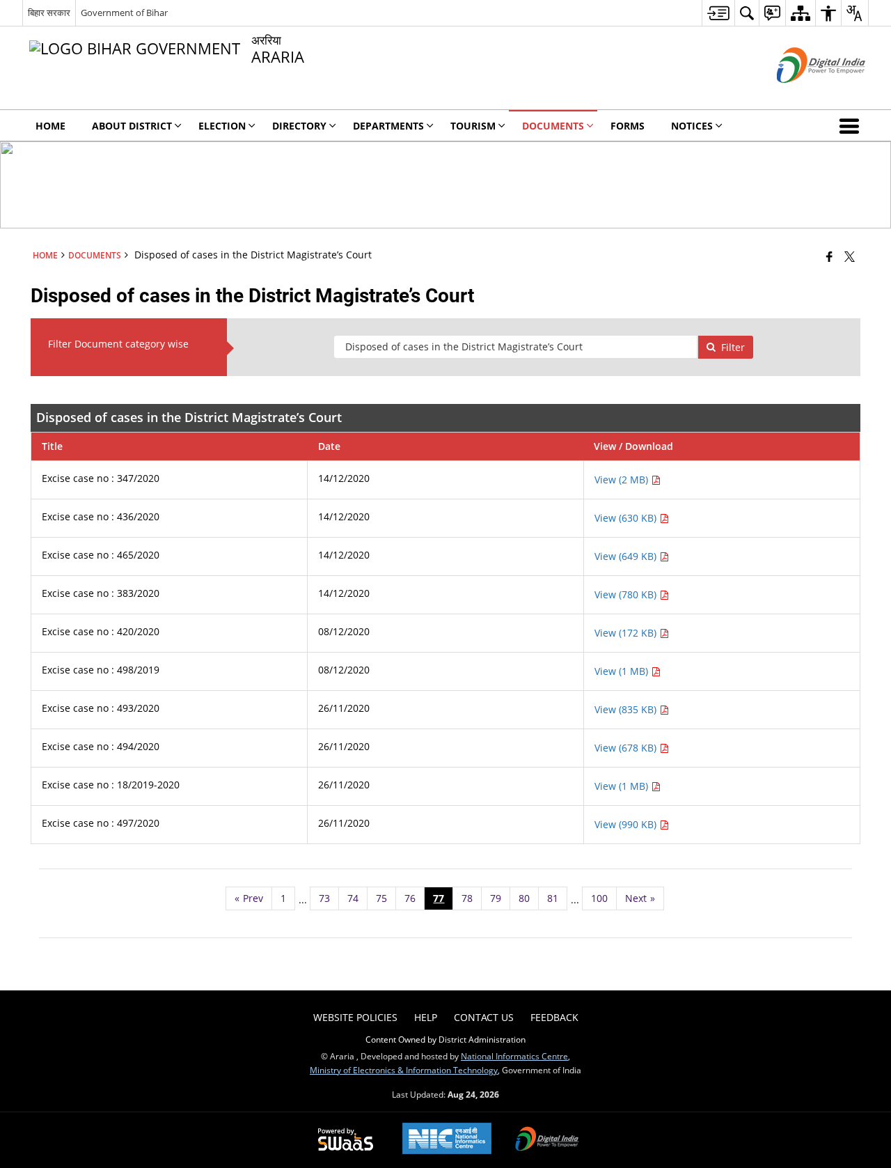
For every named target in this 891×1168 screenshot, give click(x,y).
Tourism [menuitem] (473, 125)
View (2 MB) (622, 479)
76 (410, 898)
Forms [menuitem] (627, 125)
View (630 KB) (626, 517)
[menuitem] (718, 13)
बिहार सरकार (49, 12)
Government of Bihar (124, 12)
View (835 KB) (626, 709)
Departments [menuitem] (388, 125)
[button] (852, 125)
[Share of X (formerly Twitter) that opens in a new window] (849, 256)
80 (524, 898)
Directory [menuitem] (299, 125)
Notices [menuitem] (692, 125)
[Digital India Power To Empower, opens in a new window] (547, 1140)
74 (352, 898)
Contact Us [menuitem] (484, 1017)
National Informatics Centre (514, 1055)
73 (324, 898)
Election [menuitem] (222, 125)
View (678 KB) (626, 747)
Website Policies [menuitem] (355, 1017)
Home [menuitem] (50, 125)
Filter (733, 347)
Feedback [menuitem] (554, 1017)
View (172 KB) (626, 632)
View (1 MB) (622, 671)
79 (495, 898)
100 (599, 898)
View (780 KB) (626, 594)
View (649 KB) (626, 556)
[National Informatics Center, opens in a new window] (447, 1139)
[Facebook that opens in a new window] (829, 256)
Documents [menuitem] (553, 125)
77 (438, 898)
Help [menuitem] (425, 1017)
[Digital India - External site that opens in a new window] (804, 94)
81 (552, 898)
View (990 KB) (626, 824)
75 (381, 898)
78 (467, 898)
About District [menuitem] (132, 125)
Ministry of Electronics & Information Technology (404, 1069)
